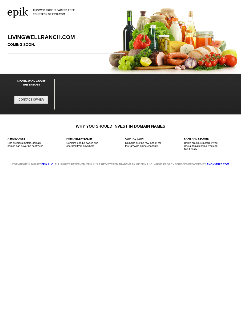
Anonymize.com (218, 164)
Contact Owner (31, 99)
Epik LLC (47, 164)
